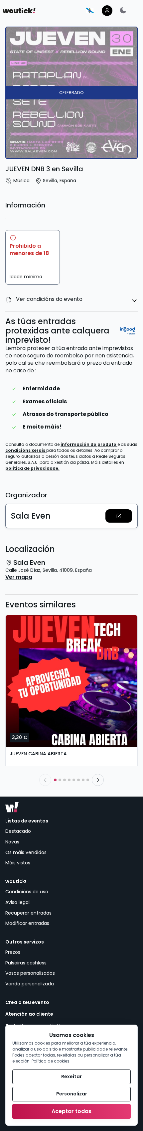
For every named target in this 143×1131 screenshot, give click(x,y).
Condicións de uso (26, 891)
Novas (12, 841)
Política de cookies (51, 1061)
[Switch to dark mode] (123, 10)
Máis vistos (17, 862)
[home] (19, 10)
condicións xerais (25, 450)
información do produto (89, 444)
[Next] (98, 780)
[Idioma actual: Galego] (89, 10)
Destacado (18, 831)
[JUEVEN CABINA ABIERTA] (71, 681)
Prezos (12, 952)
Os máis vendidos (26, 852)
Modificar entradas (27, 923)
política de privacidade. (32, 468)
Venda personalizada (29, 983)
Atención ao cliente (29, 1014)
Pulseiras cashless (26, 962)
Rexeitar (71, 1076)
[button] (118, 516)
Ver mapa (18, 577)
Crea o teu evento (27, 1002)
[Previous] (45, 780)
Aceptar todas (71, 1111)
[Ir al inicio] (12, 807)
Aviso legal (17, 902)
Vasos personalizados (30, 973)
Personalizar (71, 1093)
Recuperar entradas (28, 913)
